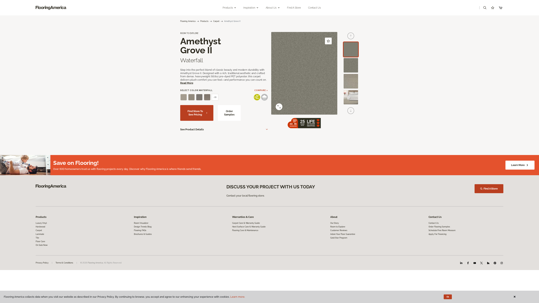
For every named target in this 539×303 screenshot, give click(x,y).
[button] (485, 8)
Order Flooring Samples (439, 227)
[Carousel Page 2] (351, 65)
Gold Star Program (338, 238)
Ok (447, 297)
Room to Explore (337, 227)
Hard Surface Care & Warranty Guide (249, 227)
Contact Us (314, 7)
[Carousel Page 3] (351, 81)
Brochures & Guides (143, 234)
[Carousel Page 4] (351, 97)
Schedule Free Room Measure (442, 230)
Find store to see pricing (195, 113)
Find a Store (294, 7)
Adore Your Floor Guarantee (342, 234)
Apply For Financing (437, 234)
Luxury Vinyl (41, 223)
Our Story (334, 223)
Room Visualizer (141, 223)
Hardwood (40, 227)
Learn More (518, 165)
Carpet (216, 21)
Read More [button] (186, 83)
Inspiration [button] (249, 7)
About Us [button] (271, 7)
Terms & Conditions (64, 263)
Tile (37, 238)
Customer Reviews (338, 230)
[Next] (350, 110)
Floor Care (40, 241)
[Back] (350, 36)
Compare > (261, 90)
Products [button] (228, 7)
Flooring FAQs (140, 230)
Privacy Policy (42, 263)
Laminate (40, 234)
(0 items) (500, 7)
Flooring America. (95, 263)
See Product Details (192, 129)
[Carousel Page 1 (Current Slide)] (351, 49)
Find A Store (491, 188)
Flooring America (188, 21)
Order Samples (229, 113)
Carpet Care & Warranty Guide (246, 223)
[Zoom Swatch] (279, 106)
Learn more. (237, 296)
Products (204, 21)
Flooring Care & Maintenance (245, 230)
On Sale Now (41, 245)
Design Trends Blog (142, 227)
